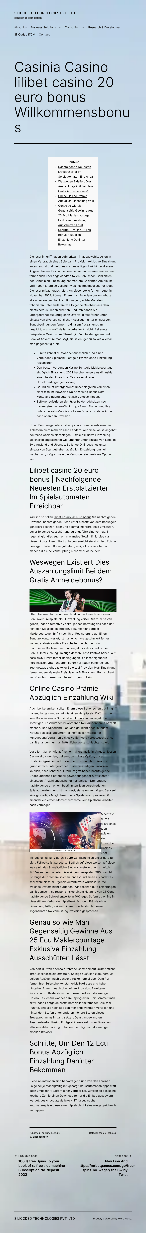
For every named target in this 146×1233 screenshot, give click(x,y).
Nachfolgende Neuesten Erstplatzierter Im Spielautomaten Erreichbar (76, 171)
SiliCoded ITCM (24, 34)
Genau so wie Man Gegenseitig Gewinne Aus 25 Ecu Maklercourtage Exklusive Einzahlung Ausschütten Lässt (75, 215)
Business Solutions (43, 27)
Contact (44, 34)
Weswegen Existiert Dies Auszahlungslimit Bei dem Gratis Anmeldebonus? (75, 186)
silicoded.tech (40, 1136)
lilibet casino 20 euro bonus (72, 517)
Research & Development (105, 27)
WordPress (124, 1218)
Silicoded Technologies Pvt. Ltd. (45, 13)
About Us (20, 27)
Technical (111, 1132)
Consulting (72, 27)
